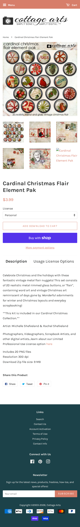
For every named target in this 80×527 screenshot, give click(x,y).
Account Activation (40, 429)
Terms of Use (40, 433)
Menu (11, 5)
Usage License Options (53, 261)
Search (40, 419)
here (49, 344)
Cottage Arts (54, 505)
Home (6, 37)
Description (16, 261)
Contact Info (40, 443)
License (8, 208)
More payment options (40, 247)
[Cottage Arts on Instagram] (48, 462)
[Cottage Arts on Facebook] (32, 462)
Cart (74, 5)
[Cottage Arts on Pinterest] (40, 462)
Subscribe (66, 493)
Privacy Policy (40, 438)
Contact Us (40, 424)
